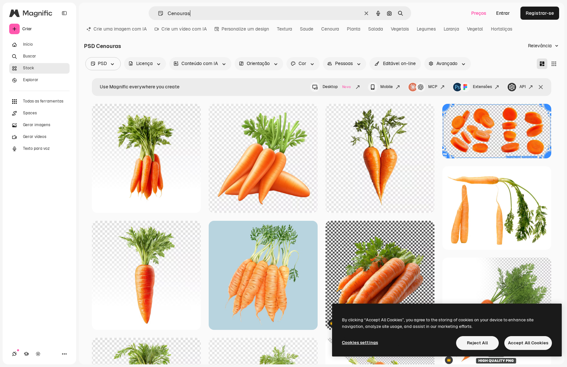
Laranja (451, 29)
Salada (375, 29)
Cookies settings (360, 342)
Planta (353, 29)
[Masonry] (542, 63)
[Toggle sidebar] (64, 13)
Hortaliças (501, 29)
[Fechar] (540, 87)
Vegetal (475, 29)
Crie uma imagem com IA (120, 29)
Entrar (503, 13)
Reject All (477, 343)
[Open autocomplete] (158, 13)
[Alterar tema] (38, 354)
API (522, 86)
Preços (478, 13)
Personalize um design (245, 29)
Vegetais (400, 29)
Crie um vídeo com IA (184, 29)
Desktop (337, 86)
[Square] (554, 63)
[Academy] (26, 354)
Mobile (386, 86)
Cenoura (330, 29)
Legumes (426, 29)
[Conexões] (14, 354)
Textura (284, 29)
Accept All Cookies (528, 343)
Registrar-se (540, 13)
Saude (306, 29)
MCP (432, 86)
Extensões (482, 86)
